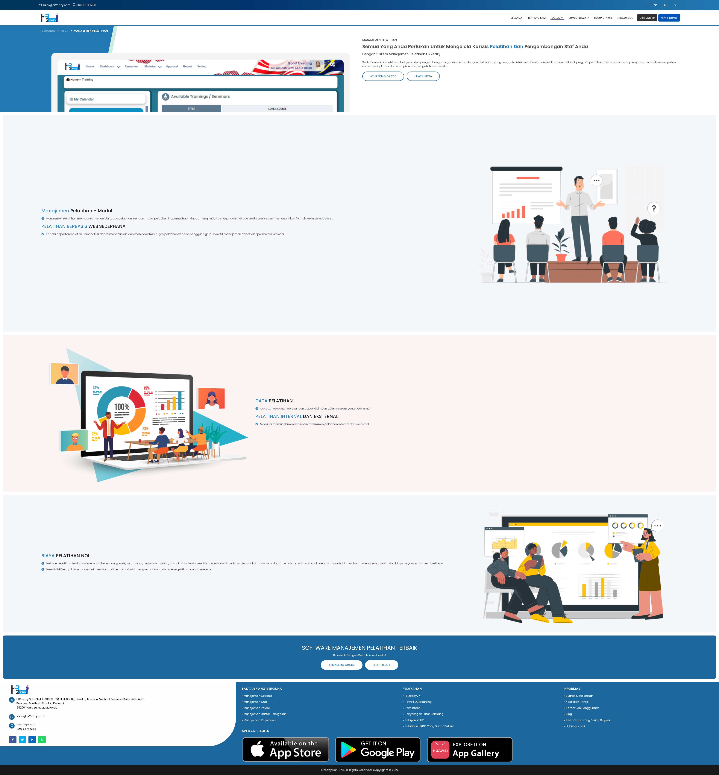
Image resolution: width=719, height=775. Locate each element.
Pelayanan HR (414, 720)
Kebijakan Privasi (577, 702)
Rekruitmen (413, 708)
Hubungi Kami (575, 726)
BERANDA (48, 31)
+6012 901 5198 (86, 5)
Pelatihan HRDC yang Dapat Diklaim (429, 726)
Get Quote (647, 18)
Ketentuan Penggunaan (582, 708)
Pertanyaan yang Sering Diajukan (589, 720)
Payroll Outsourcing (418, 702)
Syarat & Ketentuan (580, 696)
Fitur (64, 31)
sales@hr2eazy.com (56, 5)
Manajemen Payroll (257, 708)
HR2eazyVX (412, 696)
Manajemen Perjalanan (260, 720)
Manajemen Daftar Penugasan (265, 714)
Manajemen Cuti (255, 702)
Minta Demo (669, 18)
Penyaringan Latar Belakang (424, 714)
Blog (569, 714)
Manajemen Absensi (258, 696)
